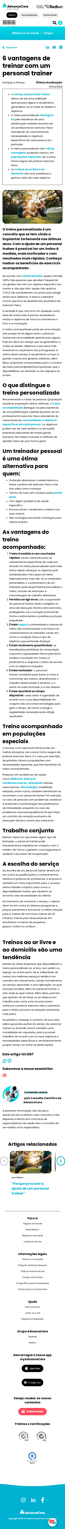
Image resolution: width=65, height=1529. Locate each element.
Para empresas (29, 15)
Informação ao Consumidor (32, 1289)
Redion (32, 1342)
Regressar (12, 47)
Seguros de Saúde (32, 1223)
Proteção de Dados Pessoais (32, 1265)
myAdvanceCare (32, 1241)
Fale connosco (32, 1307)
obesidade (35, 783)
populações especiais (26, 157)
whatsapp (60, 47)
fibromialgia (28, 787)
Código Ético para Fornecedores (32, 1283)
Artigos (48, 33)
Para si (11, 15)
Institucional (50, 15)
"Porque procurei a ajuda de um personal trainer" (30, 1188)
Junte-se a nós (32, 1313)
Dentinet (32, 1336)
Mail (54, 47)
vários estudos (32, 276)
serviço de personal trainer (32, 94)
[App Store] (32, 1368)
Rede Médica (32, 1229)
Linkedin (47, 47)
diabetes (16, 779)
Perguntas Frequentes (33, 1319)
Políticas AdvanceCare (32, 1271)
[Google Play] (32, 1382)
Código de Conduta (32, 1277)
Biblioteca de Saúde (25, 33)
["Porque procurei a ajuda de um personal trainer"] (31, 1162)
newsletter (4, 1076)
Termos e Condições (32, 1259)
